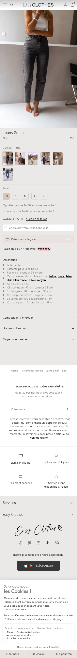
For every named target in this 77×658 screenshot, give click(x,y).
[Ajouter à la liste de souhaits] (71, 123)
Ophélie (8, 205)
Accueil (15, 370)
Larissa (7, 211)
